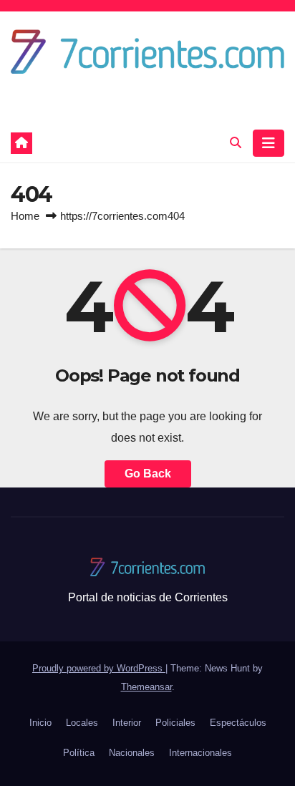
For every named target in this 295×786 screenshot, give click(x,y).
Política (79, 752)
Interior (126, 722)
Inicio (40, 722)
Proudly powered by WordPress (98, 668)
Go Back (148, 473)
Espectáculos (238, 722)
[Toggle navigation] (268, 143)
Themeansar (146, 686)
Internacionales (200, 752)
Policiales (175, 722)
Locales (82, 722)
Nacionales (132, 752)
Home (25, 216)
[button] (235, 143)
